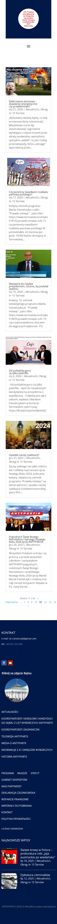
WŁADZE (22, 773)
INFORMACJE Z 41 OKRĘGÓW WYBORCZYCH (26, 750)
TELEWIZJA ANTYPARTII (14, 736)
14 (55, 602)
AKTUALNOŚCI (9, 712)
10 (36, 602)
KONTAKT (7, 812)
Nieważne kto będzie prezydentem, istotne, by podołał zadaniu (28, 286)
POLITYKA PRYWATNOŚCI (16, 819)
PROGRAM (7, 773)
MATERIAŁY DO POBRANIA (16, 805)
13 (50, 602)
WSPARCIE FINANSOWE (15, 799)
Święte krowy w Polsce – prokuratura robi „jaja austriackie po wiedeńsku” (37, 853)
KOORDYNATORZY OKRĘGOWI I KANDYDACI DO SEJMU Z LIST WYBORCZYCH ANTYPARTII (27, 721)
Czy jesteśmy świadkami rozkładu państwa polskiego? (28, 193)
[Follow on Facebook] (3, 662)
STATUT (35, 773)
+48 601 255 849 (13, 644)
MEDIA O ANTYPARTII (13, 743)
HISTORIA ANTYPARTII (14, 756)
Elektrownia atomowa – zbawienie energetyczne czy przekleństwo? (23, 104)
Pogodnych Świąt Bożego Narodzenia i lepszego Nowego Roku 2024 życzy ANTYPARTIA (27, 539)
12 (45, 602)
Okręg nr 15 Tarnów (20, 461)
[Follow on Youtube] (10, 662)
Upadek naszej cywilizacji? (24, 455)
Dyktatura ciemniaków (35, 875)
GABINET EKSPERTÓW (14, 779)
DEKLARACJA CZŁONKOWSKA (18, 792)
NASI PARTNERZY (11, 786)
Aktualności (32, 109)
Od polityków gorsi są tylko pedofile (20, 372)
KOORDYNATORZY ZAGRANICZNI (20, 729)
